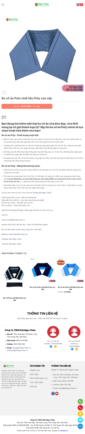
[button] (3, 4)
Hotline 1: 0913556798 (53, 344)
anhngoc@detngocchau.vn (17, 350)
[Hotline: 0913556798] (80, 401)
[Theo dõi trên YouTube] (56, 393)
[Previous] (1, 281)
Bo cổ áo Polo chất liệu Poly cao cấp (42, 288)
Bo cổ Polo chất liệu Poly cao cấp (14, 299)
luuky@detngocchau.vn (21, 348)
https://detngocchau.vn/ (18, 234)
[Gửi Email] (80, 420)
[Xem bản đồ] (80, 413)
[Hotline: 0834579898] (80, 407)
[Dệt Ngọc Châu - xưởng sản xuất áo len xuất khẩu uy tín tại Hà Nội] (42, 4)
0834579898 (26, 106)
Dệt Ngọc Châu (15, 239)
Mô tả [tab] (4, 118)
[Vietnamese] (81, 4)
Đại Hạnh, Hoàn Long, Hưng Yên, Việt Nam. (25, 229)
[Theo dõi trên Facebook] (53, 393)
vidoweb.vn (64, 430)
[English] (78, 4)
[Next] (83, 281)
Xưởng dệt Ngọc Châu (42, 193)
